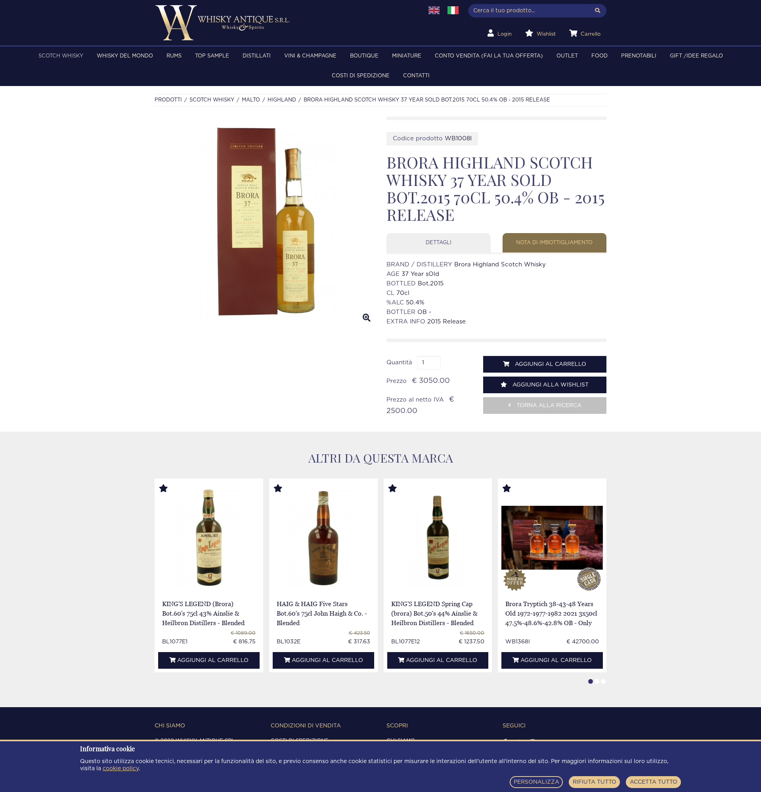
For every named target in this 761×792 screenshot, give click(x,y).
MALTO (251, 100)
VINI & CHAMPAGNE (310, 56)
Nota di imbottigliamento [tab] (554, 242)
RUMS (174, 56)
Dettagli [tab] (438, 242)
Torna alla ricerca (548, 405)
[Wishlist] (171, 489)
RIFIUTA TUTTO (594, 782)
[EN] (434, 10)
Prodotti (168, 100)
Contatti (416, 75)
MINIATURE (406, 56)
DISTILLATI (257, 56)
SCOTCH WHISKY (60, 56)
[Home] (284, 23)
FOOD (599, 56)
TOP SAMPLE (212, 56)
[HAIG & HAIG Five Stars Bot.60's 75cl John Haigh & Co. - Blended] (323, 537)
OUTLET (567, 56)
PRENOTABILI (638, 56)
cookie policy (121, 768)
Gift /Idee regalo (696, 56)
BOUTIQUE (364, 56)
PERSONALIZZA (536, 782)
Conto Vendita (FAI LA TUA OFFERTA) (489, 56)
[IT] (453, 10)
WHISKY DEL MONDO (125, 56)
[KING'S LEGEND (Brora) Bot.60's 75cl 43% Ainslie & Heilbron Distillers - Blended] (209, 537)
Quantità (399, 362)
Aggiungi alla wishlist (550, 385)
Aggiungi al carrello (549, 364)
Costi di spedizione (361, 75)
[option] (265, 222)
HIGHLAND (282, 100)
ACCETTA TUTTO (653, 782)
